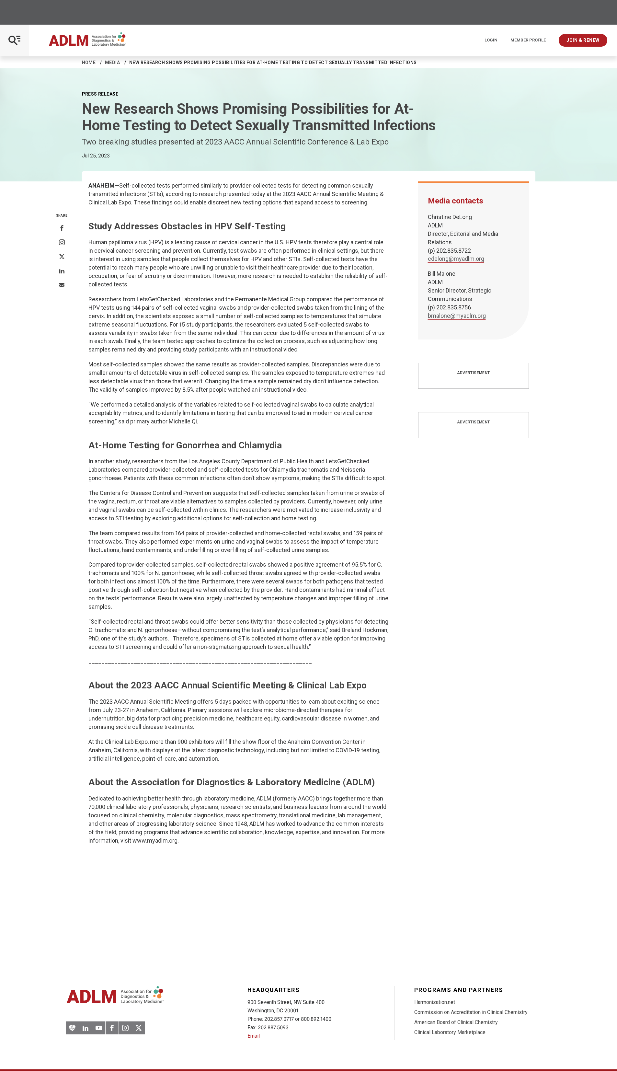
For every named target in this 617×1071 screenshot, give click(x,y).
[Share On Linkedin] (62, 271)
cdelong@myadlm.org (456, 258)
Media (112, 62)
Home (89, 62)
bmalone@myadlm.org (457, 315)
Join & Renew (583, 40)
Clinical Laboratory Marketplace (450, 1032)
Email (253, 1036)
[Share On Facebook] (62, 228)
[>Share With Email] (61, 285)
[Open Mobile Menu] (14, 40)
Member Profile (528, 40)
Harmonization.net (434, 1002)
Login (491, 40)
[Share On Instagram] (62, 242)
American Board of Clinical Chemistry (456, 1022)
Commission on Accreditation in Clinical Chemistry (471, 1012)
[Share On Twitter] (62, 257)
